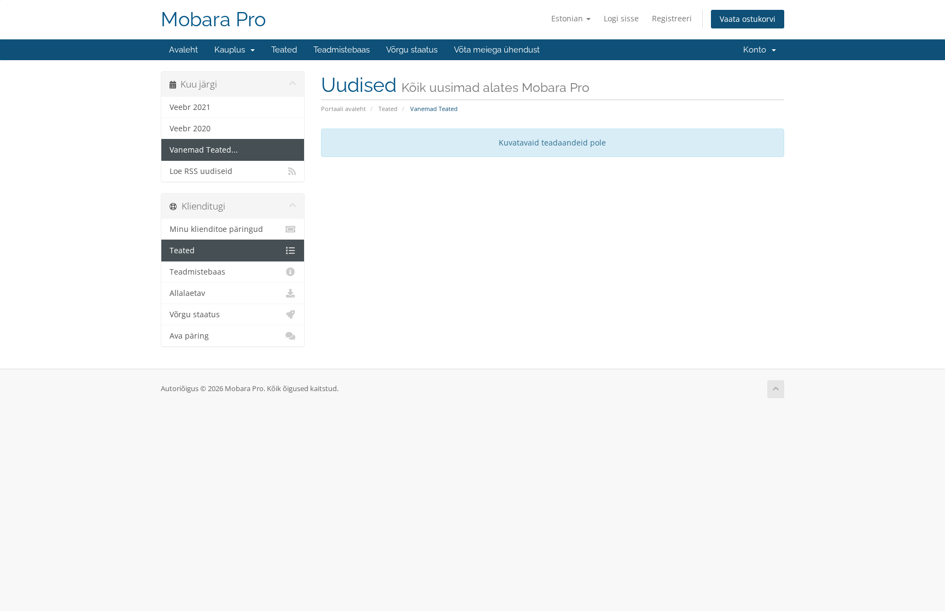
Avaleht (183, 50)
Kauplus (231, 50)
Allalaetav (187, 293)
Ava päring (189, 336)
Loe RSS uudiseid (201, 171)
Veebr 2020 (190, 128)
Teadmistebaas (341, 50)
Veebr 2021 (190, 107)
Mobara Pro (213, 19)
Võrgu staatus (412, 50)
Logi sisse (621, 18)
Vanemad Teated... (204, 150)
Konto (757, 50)
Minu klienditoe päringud (216, 229)
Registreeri (672, 18)
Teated (284, 50)
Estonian (568, 18)
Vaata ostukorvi (747, 19)
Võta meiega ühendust (497, 50)
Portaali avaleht (343, 108)
